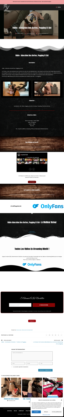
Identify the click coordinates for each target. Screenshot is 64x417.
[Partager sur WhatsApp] (61, 335)
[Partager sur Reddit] (55, 335)
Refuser (46, 411)
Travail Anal (26, 35)
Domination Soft (30, 33)
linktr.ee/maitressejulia (46, 1)
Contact (21, 410)
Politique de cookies (46, 414)
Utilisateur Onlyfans (32, 232)
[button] (61, 400)
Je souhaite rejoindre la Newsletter (20, 367)
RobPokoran (32, 231)
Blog (15, 410)
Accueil (9, 410)
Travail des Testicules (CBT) (36, 35)
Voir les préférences (56, 411)
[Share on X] (46, 335)
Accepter (36, 411)
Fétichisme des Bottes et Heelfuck (11, 399)
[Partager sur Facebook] (49, 335)
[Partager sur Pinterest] (52, 335)
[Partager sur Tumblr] (58, 335)
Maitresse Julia (32, 23)
